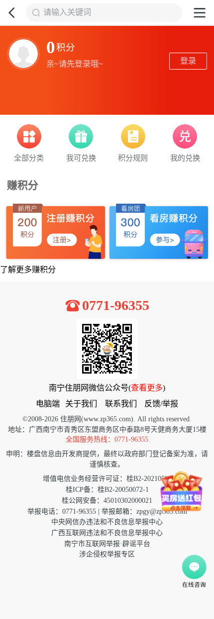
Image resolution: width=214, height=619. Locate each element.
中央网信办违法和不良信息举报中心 (107, 522)
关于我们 (81, 403)
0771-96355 (115, 305)
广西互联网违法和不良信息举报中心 (107, 533)
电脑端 (48, 403)
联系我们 (121, 403)
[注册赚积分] (55, 232)
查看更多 (147, 388)
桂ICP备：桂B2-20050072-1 (107, 489)
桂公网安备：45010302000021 (107, 500)
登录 (188, 61)
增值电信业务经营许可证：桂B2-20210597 (107, 478)
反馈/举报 (161, 403)
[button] (12, 12)
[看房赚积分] (159, 232)
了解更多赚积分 (28, 269)
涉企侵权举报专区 (107, 554)
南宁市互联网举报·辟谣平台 (107, 543)
